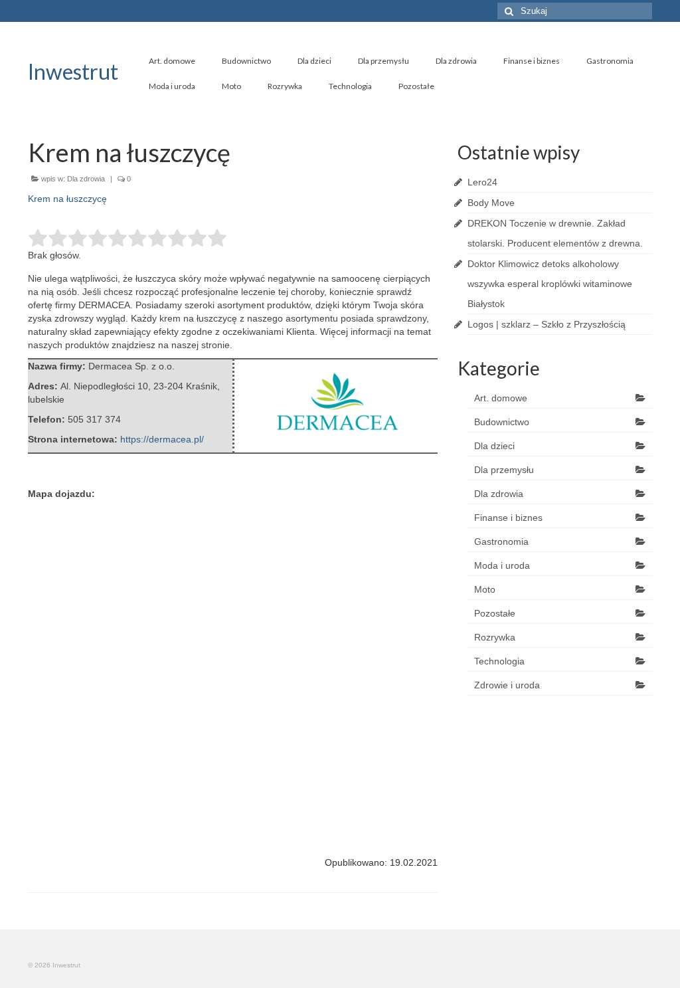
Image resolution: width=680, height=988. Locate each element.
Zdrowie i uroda (507, 685)
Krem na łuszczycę (67, 198)
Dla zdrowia (456, 61)
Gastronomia (610, 61)
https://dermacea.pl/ (162, 439)
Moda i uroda (172, 86)
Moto (231, 86)
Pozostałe (416, 86)
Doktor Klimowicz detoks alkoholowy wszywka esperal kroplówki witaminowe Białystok (550, 283)
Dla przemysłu (383, 61)
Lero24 (482, 182)
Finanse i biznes (531, 61)
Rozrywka (285, 86)
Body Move (491, 202)
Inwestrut (73, 71)
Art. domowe (172, 61)
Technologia (350, 86)
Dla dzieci (314, 61)
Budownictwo (246, 61)
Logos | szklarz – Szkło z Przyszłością (547, 324)
